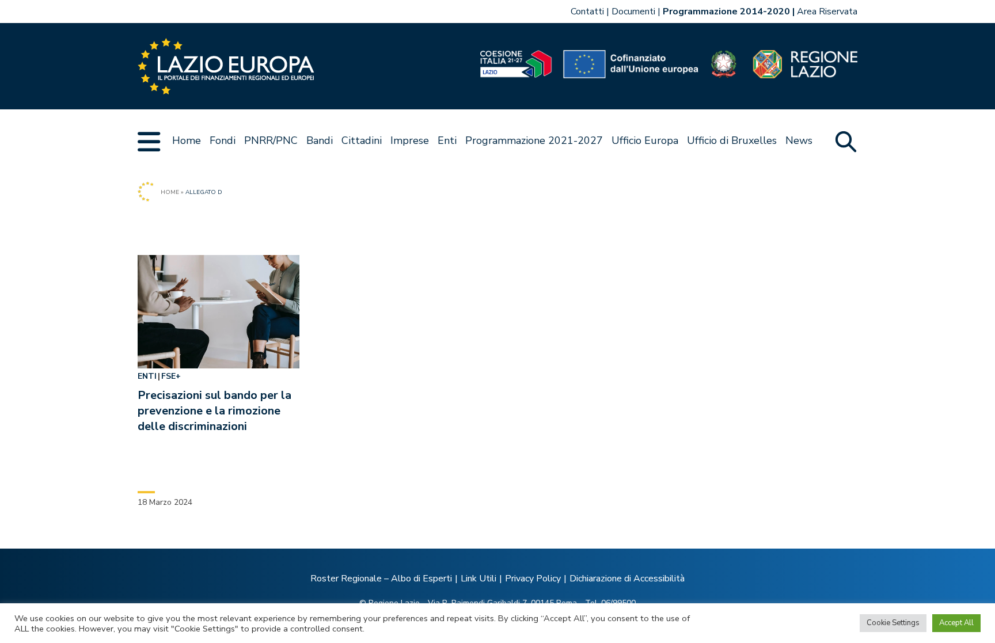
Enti (447, 140)
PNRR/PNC (271, 140)
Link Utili (478, 578)
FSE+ (171, 376)
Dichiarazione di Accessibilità (627, 578)
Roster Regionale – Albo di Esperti (381, 578)
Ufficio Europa (645, 140)
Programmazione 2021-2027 (534, 140)
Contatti (587, 11)
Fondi (223, 140)
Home (186, 140)
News (798, 140)
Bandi (319, 140)
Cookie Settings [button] (893, 623)
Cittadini (361, 140)
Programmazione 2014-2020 (726, 11)
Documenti (633, 11)
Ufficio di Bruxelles (732, 140)
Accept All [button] (956, 623)
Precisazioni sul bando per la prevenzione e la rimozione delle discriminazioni (214, 410)
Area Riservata (827, 11)
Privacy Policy (533, 578)
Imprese (409, 140)
